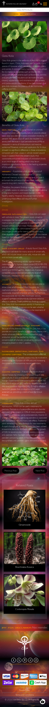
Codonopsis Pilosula (24, 609)
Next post (40, 470)
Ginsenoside (24, 524)
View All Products (24, 9)
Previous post (11, 470)
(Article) (19, 167)
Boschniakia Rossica (24, 567)
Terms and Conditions (24, 695)
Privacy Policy (24, 690)
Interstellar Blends (20, 699)
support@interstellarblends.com (25, 664)
